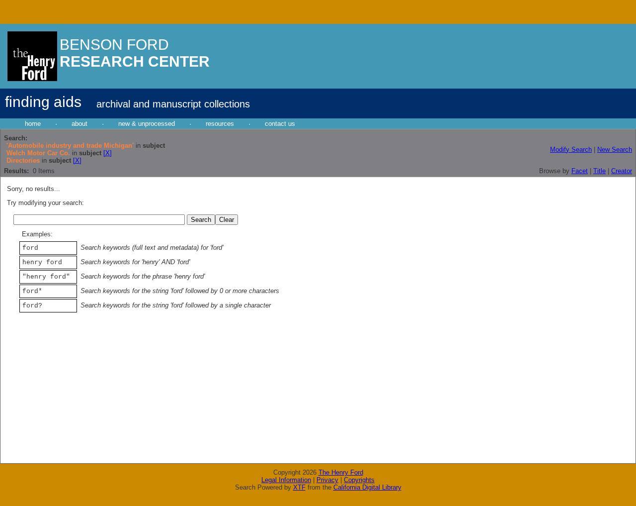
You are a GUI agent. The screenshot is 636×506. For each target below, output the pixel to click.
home (33, 123)
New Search (614, 149)
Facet (579, 171)
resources (220, 123)
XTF (299, 487)
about (79, 123)
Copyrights (359, 480)
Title (599, 171)
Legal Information (286, 480)
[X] (107, 153)
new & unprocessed (146, 123)
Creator (621, 171)
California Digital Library (367, 487)
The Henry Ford (340, 472)
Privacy (327, 480)
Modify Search (571, 149)
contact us (280, 123)
